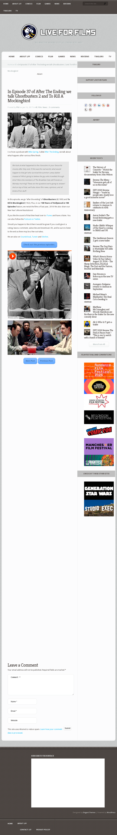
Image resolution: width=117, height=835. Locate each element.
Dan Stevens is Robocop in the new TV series (103, 276)
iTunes (49, 215)
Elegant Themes (89, 813)
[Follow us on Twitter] (90, 105)
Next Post (30, 361)
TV (17, 11)
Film (38, 4)
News (57, 4)
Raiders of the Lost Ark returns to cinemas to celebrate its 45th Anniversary (98, 206)
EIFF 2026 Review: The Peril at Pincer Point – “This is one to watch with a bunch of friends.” (98, 334)
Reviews (67, 4)
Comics (28, 4)
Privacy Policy (43, 830)
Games (48, 4)
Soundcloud (26, 237)
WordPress (111, 813)
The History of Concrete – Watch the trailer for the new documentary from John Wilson (98, 171)
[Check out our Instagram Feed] (90, 109)
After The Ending (51, 152)
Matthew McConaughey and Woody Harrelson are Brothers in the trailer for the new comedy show (99, 311)
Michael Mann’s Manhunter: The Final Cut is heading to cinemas (97, 298)
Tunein (35, 237)
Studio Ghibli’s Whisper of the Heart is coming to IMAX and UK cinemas (98, 229)
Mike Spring (33, 152)
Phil (17, 107)
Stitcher (45, 237)
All (15, 65)
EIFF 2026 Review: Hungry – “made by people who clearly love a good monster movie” (98, 193)
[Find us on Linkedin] (99, 105)
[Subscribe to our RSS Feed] (103, 105)
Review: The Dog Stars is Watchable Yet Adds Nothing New (103, 249)
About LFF (16, 4)
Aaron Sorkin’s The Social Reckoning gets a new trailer (103, 218)
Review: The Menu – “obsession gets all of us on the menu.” (102, 182)
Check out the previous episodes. (39, 245)
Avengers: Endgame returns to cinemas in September (102, 287)
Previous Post (46, 361)
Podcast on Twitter (32, 219)
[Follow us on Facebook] (86, 105)
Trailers (7, 11)
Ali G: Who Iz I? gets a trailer (102, 323)
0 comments (54, 107)
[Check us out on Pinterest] (95, 105)
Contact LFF (25, 830)
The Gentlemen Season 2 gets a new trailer (103, 239)
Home (5, 4)
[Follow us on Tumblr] (86, 109)
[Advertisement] (43, 80)
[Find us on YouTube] (108, 105)
